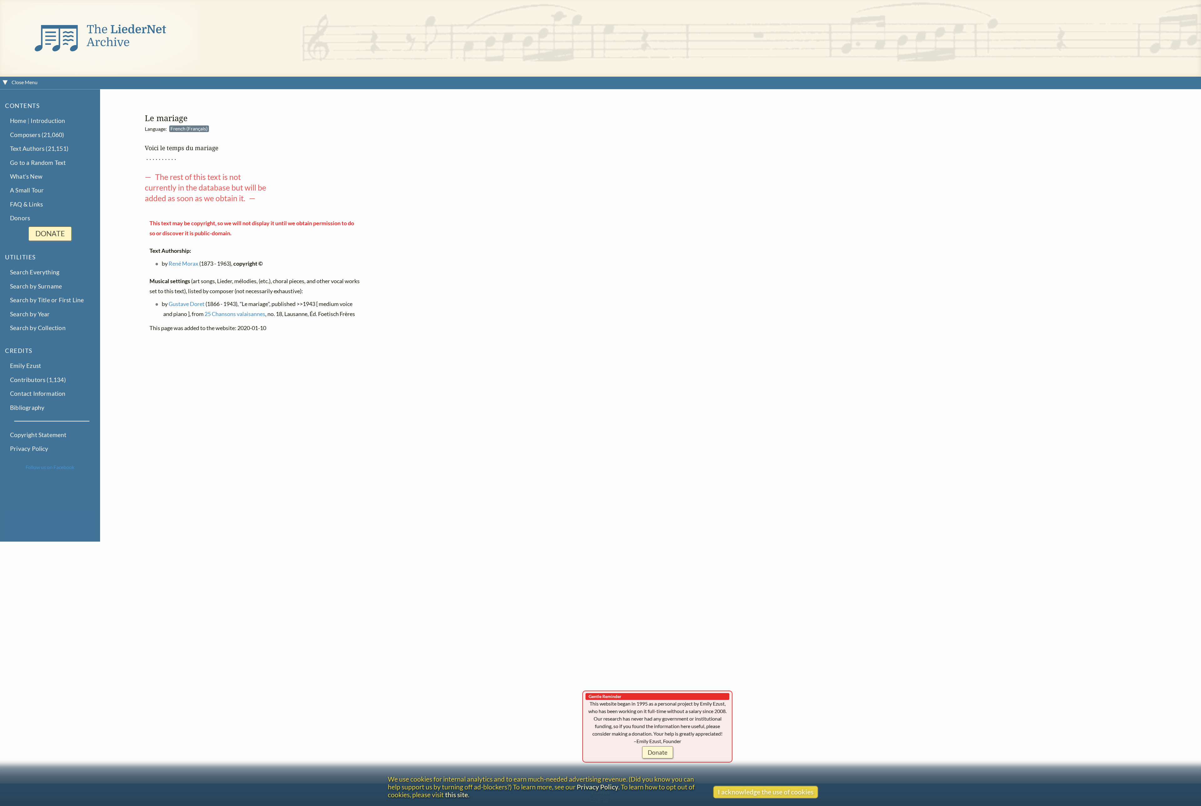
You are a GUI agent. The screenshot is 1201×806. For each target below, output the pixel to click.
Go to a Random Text (38, 162)
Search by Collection (38, 328)
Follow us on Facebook (50, 467)
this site (456, 794)
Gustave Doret (187, 304)
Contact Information (38, 393)
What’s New (26, 176)
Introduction (48, 121)
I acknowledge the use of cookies (765, 792)
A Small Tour (27, 190)
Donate (657, 752)
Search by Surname (36, 286)
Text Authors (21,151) (39, 148)
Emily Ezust (25, 366)
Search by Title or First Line (47, 300)
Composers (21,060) (37, 134)
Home (18, 121)
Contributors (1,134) (38, 379)
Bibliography (27, 407)
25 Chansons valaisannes (235, 314)
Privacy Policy (29, 448)
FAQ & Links (26, 204)
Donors (20, 218)
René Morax (183, 264)
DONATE (50, 233)
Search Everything (34, 272)
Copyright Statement (38, 434)
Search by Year (30, 314)
